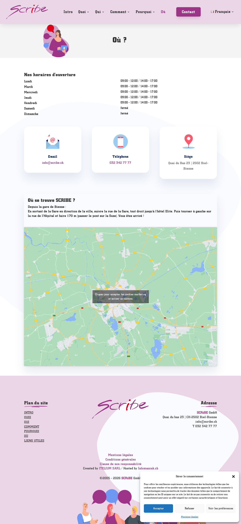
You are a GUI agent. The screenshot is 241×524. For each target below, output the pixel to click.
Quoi (82, 12)
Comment (118, 12)
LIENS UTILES (34, 441)
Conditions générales (120, 459)
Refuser (189, 508)
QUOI (27, 417)
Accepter (158, 508)
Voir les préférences (220, 508)
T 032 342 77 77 (205, 426)
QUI (26, 422)
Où (163, 12)
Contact (188, 12)
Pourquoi (144, 12)
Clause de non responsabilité (120, 464)
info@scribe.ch (52, 163)
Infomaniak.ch (148, 468)
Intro (68, 12)
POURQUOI (31, 431)
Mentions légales (189, 517)
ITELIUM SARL (109, 468)
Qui (98, 12)
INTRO (28, 413)
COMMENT (31, 427)
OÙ (26, 436)
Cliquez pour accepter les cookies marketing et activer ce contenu (120, 296)
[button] (233, 476)
